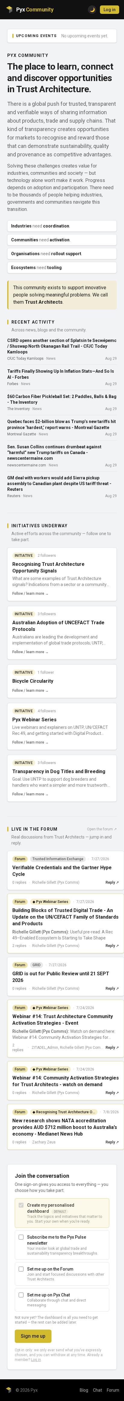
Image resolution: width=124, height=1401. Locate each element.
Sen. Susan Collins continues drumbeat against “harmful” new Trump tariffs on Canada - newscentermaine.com (54, 452)
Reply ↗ (112, 882)
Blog (84, 1390)
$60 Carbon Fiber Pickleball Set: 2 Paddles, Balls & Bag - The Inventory (61, 399)
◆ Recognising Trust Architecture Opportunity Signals (65, 1112)
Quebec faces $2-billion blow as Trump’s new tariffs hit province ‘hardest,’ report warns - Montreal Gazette (61, 424)
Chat (97, 1390)
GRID (37, 965)
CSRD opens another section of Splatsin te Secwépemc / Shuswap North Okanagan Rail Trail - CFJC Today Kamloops (61, 346)
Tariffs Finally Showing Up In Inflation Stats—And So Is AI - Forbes (60, 374)
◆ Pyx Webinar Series (50, 902)
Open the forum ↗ (102, 829)
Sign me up (33, 1336)
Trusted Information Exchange (58, 859)
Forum (113, 1390)
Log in (110, 9)
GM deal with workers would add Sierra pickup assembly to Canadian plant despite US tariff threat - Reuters (59, 483)
